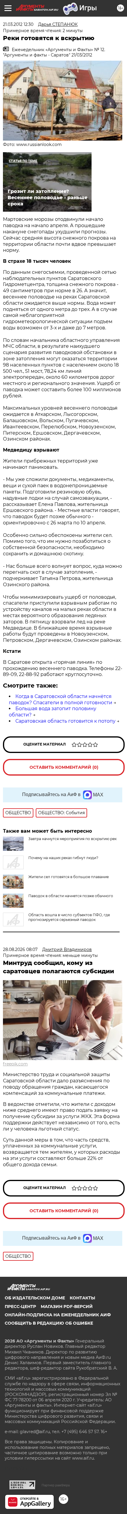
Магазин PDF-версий (67, 1306)
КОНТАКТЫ (82, 1298)
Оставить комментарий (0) (64, 767)
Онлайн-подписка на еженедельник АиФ (58, 1315)
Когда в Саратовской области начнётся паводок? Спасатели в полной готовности (60, 699)
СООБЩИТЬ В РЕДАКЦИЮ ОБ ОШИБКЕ (49, 1323)
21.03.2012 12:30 (18, 24)
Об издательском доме (35, 1298)
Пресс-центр (20, 1306)
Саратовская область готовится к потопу (65, 721)
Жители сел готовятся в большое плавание (68, 877)
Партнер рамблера (56, 1485)
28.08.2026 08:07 (20, 949)
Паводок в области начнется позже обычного (70, 896)
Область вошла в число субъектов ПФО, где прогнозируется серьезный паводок (69, 917)
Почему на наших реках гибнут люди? (63, 858)
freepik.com (15, 1064)
